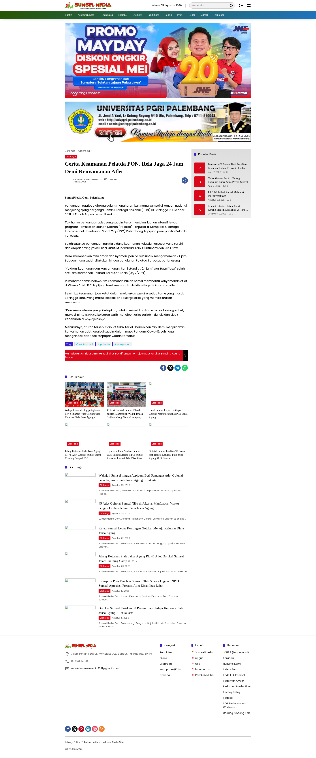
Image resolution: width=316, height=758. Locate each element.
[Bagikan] (185, 180)
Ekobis (164, 658)
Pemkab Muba (204, 675)
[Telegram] (177, 368)
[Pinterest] (81, 729)
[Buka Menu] (249, 5)
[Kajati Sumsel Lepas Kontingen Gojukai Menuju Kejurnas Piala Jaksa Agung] (168, 394)
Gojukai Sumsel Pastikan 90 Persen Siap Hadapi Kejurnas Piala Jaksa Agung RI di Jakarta (167, 455)
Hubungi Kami (232, 664)
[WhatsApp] (185, 368)
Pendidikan (167, 652)
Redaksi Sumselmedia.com (87, 179)
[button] (231, 5)
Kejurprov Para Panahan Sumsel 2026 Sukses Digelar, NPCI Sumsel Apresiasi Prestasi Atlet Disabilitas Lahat (125, 455)
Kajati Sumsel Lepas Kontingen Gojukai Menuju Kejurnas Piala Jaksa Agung (168, 414)
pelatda (105, 344)
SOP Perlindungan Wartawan (234, 705)
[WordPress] (88, 729)
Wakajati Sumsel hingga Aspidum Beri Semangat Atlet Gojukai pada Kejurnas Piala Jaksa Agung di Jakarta (82, 414)
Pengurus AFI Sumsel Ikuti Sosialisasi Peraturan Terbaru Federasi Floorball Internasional (227, 166)
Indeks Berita (231, 669)
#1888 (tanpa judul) (236, 652)
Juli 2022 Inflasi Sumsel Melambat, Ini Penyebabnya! (226, 194)
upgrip (199, 658)
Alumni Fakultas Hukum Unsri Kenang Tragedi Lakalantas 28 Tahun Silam (227, 208)
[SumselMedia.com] (88, 5)
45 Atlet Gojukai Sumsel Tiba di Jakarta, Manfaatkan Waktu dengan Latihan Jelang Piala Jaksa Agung (125, 414)
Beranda (228, 658)
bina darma (202, 669)
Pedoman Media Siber (237, 686)
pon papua (123, 344)
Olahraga (71, 156)
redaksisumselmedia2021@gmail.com (95, 668)
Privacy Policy (231, 692)
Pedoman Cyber (233, 681)
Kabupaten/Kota (170, 669)
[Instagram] (95, 729)
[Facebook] (163, 368)
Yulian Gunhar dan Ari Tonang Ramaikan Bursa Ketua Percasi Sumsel (228, 180)
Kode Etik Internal (234, 675)
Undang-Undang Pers (236, 713)
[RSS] (102, 729)
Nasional (165, 675)
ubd (197, 664)
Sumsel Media (204, 652)
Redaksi (228, 698)
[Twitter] (170, 368)
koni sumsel (86, 344)
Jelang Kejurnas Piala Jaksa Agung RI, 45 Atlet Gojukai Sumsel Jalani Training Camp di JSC (83, 455)
